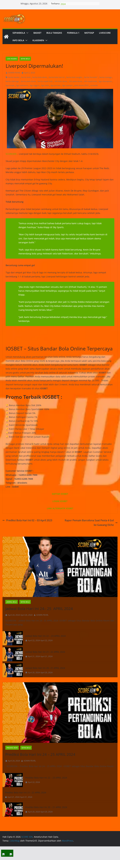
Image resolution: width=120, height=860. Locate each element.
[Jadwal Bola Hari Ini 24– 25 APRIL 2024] (60, 567)
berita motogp (105, 77)
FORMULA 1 (73, 32)
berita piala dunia (28, 81)
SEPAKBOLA (18, 32)
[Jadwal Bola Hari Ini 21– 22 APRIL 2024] (12, 654)
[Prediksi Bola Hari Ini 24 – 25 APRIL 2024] (60, 712)
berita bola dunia (39, 77)
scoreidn (94, 85)
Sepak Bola (25, 59)
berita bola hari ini (57, 77)
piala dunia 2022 (81, 85)
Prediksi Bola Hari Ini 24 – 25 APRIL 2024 (40, 754)
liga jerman (55, 85)
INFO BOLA (18, 40)
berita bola (26, 77)
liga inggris (34, 85)
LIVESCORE (105, 32)
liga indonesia (22, 85)
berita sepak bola (45, 81)
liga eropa (10, 85)
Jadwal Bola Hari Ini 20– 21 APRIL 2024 (45, 667)
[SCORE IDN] (6, 36)
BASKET (37, 32)
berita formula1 (91, 77)
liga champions (105, 81)
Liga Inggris (12, 59)
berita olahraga (12, 81)
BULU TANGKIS (54, 32)
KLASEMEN (38, 40)
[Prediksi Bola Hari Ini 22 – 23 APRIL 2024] (12, 780)
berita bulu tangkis (74, 77)
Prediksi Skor (12, 748)
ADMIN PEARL (14, 72)
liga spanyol (67, 85)
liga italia (45, 85)
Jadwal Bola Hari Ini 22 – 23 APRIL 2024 (45, 635)
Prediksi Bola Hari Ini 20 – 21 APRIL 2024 (46, 807)
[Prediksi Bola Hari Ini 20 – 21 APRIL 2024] (12, 809)
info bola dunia (60, 81)
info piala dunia (75, 81)
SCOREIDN (11, 153)
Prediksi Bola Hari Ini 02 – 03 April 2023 (29, 520)
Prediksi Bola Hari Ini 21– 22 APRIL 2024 (25, 792)
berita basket (14, 77)
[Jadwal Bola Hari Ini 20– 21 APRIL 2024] (12, 670)
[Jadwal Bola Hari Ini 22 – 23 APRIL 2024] (12, 638)
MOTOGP (89, 32)
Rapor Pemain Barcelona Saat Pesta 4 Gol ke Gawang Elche (89, 523)
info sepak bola (90, 81)
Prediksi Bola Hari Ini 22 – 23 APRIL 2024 (46, 777)
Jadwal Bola (12, 602)
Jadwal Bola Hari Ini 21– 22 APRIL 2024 (45, 651)
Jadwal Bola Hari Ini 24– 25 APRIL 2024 (39, 608)
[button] (26, 33)
